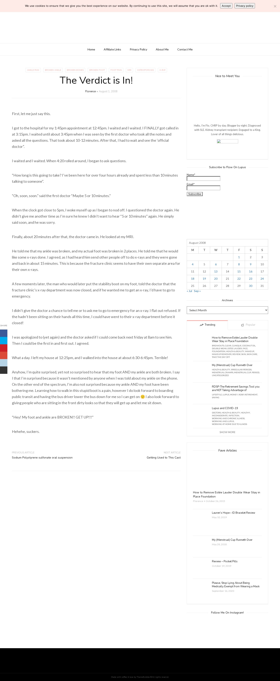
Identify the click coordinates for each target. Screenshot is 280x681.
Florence (90, 91)
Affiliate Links (112, 49)
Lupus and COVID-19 (225, 408)
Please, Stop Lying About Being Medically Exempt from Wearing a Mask (236, 584)
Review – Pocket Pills (225, 561)
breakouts (218, 345)
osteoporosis (145, 70)
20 (215, 278)
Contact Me (185, 49)
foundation (218, 351)
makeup (249, 351)
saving (215, 397)
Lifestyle (217, 394)
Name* (191, 174)
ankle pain (33, 70)
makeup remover (222, 354)
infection (234, 415)
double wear (219, 348)
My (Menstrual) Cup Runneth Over (232, 365)
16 (250, 271)
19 (204, 278)
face (245, 348)
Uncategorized (220, 375)
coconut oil (248, 345)
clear (228, 345)
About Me (162, 49)
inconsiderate (220, 415)
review (236, 354)
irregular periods (241, 369)
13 (215, 271)
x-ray (162, 70)
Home (91, 49)
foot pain (116, 70)
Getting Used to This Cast (164, 458)
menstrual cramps (222, 372)
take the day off (221, 357)
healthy (245, 412)
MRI (129, 70)
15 (239, 271)
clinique (236, 345)
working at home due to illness (229, 424)
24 (262, 278)
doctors (216, 412)
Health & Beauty (235, 351)
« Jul (189, 291)
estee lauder (235, 348)
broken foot (97, 70)
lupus (226, 394)
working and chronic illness (228, 418)
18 (192, 278)
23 (250, 278)
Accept (226, 5)
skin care (252, 354)
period (255, 372)
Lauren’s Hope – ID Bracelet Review (233, 513)
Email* (191, 184)
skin (243, 354)
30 (250, 285)
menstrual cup (242, 372)
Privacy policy (244, 5)
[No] (275, 6)
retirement (251, 394)
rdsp (241, 394)
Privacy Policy (138, 49)
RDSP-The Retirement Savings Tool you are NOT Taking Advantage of (236, 388)
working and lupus (223, 421)
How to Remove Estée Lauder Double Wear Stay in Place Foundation (234, 339)
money (234, 394)
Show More (227, 432)
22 (239, 278)
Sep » (197, 291)
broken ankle (53, 70)
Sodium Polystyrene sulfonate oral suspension (42, 458)
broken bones (75, 70)
